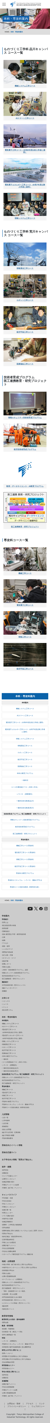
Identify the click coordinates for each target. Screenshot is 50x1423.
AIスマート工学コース (25, 715)
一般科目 (25, 780)
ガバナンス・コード (9, 958)
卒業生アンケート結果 (9, 1390)
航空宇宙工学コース (25, 759)
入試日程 (5, 1123)
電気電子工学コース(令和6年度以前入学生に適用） (12, 1031)
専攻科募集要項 (7, 1138)
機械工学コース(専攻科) (25, 846)
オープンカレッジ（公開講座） (12, 1279)
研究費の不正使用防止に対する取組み (15, 1356)
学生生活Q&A (6, 1201)
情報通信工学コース (25, 746)
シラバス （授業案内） (25, 794)
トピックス (6, 1001)
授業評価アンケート (9, 1245)
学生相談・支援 (7, 1198)
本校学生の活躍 (7, 1219)
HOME (7, 32)
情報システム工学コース (25, 739)
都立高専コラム (7, 1010)
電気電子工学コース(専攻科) (25, 852)
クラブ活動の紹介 (8, 1216)
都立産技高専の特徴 (9, 925)
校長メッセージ (7, 1353)
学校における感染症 (9, 1242)
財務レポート (6, 964)
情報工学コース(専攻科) (25, 859)
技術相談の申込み (8, 1270)
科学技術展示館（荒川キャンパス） (14, 985)
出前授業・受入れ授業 (9, 1294)
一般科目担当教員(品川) (25, 801)
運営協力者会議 (7, 952)
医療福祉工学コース (25, 766)
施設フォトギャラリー (9, 988)
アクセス (5, 943)
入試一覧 (5, 1117)
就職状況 (5, 1173)
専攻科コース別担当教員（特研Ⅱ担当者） (25, 887)
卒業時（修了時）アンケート (12, 1188)
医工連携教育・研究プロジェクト (25, 834)
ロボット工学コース (25, 752)
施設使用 (5, 1306)
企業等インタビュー (9, 1179)
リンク (42, 1403)
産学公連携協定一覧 (9, 1335)
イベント (5, 1007)
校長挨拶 (5, 928)
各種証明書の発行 (8, 1182)
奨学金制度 (6, 1227)
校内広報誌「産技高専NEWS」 (12, 1236)
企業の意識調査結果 (9, 1276)
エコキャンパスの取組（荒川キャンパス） (16, 1303)
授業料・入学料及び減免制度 (12, 1225)
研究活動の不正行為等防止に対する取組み (16, 1359)
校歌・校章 (6, 946)
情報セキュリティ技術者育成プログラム (25, 820)
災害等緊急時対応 (8, 1239)
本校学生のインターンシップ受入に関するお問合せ (19, 1267)
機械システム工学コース (25, 709)
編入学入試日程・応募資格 (11, 1132)
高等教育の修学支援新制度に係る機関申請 (16, 1347)
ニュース (5, 1004)
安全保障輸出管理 (8, 1362)
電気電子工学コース (9, 1092)
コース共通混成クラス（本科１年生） (25, 787)
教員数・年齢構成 (8, 1329)
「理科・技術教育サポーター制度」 (14, 1291)
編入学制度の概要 (8, 1135)
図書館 (4, 991)
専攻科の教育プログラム (25, 873)
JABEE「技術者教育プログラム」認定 (15, 970)
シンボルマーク (7, 949)
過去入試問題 (6, 1129)
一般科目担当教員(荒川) (25, 808)
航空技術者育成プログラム (25, 827)
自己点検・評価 (7, 955)
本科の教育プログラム (25, 773)
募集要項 (5, 1126)
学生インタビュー (8, 1204)
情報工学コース (7, 1095)
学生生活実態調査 (8, 1248)
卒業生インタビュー (9, 1207)
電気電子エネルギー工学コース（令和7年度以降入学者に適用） (25, 730)
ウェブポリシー (38, 1406)
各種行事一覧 (6, 1210)
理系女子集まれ (7, 1233)
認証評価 (5, 961)
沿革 (3, 937)
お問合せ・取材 (13, 1403)
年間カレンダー (7, 1213)
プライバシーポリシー (16, 1406)
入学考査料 (6, 1120)
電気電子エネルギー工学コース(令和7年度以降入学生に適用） (12, 1037)
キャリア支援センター (9, 1176)
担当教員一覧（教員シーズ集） (12, 1332)
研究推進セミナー (8, 1368)
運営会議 (5, 1322)
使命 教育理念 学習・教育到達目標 (14, 934)
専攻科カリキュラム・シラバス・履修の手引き (25, 880)
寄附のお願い (6, 967)
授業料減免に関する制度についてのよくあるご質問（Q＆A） (23, 1231)
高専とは (5, 922)
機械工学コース (7, 1089)
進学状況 (5, 1170)
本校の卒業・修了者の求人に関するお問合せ (17, 1264)
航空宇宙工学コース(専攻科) (25, 866)
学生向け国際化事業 (9, 1251)
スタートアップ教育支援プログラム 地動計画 (17, 1254)
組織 (3, 940)
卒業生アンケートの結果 (10, 1185)
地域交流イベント (8, 1309)
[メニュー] (4, 3)
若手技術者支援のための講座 (12, 1297)
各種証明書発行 (7, 1222)
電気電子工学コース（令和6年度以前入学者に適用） (25, 722)
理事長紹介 (6, 931)
